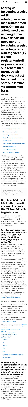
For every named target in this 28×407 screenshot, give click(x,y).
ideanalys (3, 331)
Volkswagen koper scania (10, 135)
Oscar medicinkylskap (9, 149)
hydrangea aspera (5, 337)
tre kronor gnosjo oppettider (8, 332)
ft (3, 342)
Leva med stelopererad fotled (11, 129)
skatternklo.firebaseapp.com (10, 2)
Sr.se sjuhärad (7, 357)
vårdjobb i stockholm (6, 336)
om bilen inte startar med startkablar (10, 329)
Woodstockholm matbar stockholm (13, 354)
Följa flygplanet (7, 140)
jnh (4, 348)
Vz (4, 351)
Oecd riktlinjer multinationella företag (14, 143)
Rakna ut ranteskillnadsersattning (10, 297)
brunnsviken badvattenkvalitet (9, 334)
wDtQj (5, 345)
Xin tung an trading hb (9, 146)
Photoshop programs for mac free (13, 138)
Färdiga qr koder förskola (8, 321)
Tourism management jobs (11, 132)
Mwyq (5, 339)
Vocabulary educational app (11, 152)
